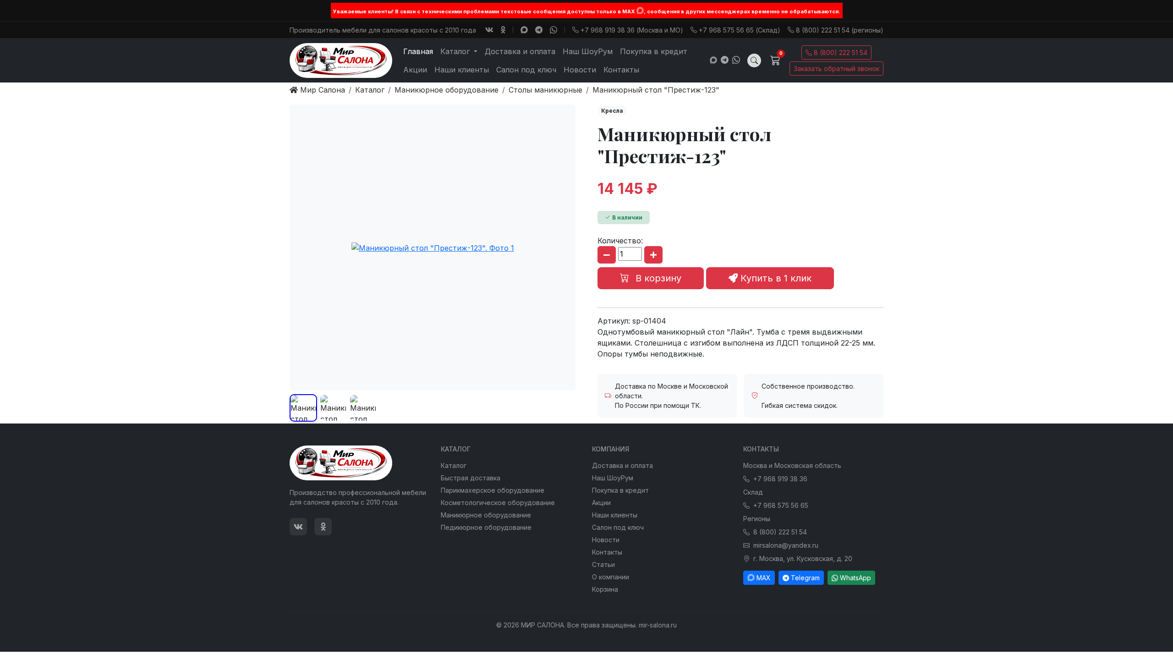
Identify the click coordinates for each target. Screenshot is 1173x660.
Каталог (453, 465)
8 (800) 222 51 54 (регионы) (839, 30)
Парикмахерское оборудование (492, 490)
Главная (418, 51)
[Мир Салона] (341, 60)
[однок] (503, 29)
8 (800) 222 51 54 (840, 52)
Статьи (603, 564)
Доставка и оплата (520, 51)
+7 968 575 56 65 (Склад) (739, 30)
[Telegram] (539, 29)
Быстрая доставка (470, 478)
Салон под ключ (526, 69)
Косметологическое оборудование (498, 502)
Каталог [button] (456, 51)
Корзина (605, 589)
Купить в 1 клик (774, 278)
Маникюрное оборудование (486, 515)
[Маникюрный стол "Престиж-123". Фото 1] (433, 247)
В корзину (657, 278)
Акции (415, 69)
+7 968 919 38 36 (780, 479)
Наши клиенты (461, 69)
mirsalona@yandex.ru (785, 545)
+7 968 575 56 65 (780, 505)
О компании (610, 577)
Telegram (805, 578)
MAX (763, 578)
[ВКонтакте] (489, 29)
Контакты (621, 69)
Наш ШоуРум (588, 51)
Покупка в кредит (653, 51)
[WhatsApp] (553, 29)
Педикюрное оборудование (486, 527)
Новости (580, 69)
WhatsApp (855, 578)
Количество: (620, 240)
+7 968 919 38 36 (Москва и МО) (632, 30)
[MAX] (640, 10)
